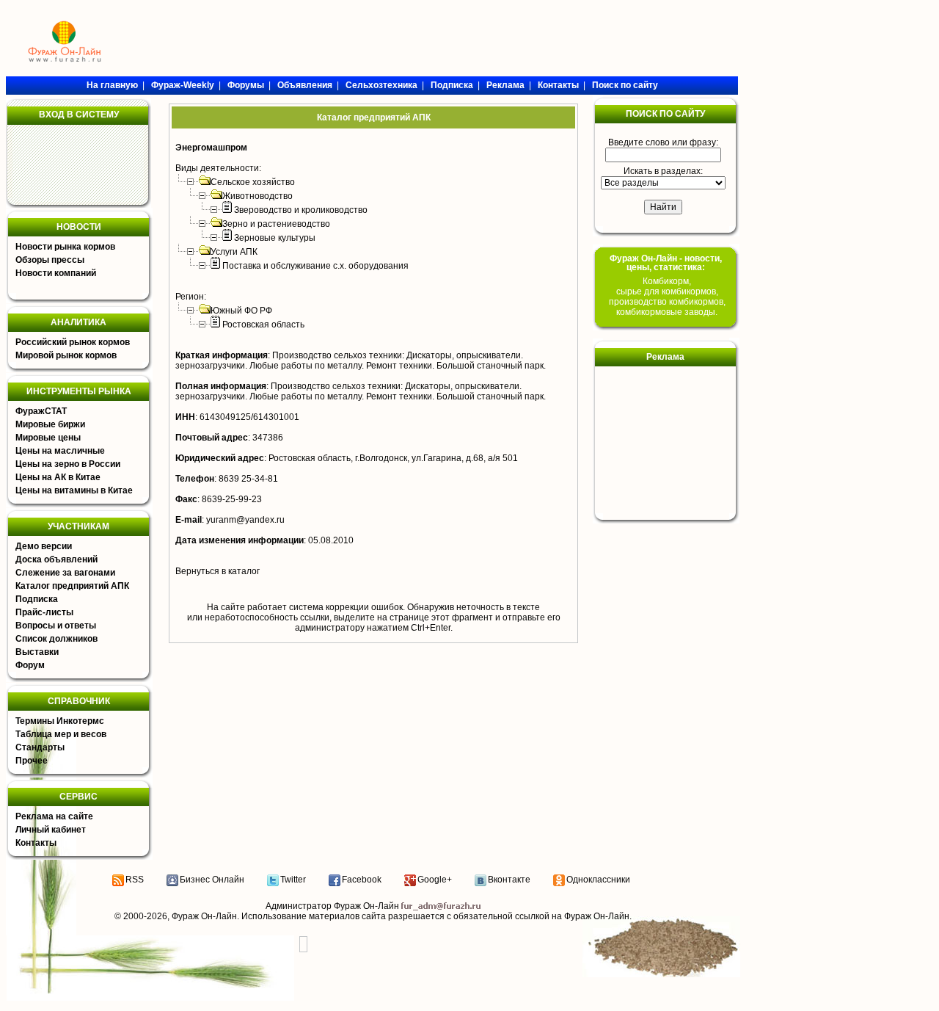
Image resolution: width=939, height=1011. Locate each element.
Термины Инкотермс (59, 721)
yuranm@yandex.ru (245, 520)
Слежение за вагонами (65, 573)
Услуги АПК (234, 252)
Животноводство (257, 196)
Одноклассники (598, 879)
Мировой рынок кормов (66, 355)
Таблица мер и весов (60, 734)
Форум (30, 665)
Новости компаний (55, 273)
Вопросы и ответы (55, 625)
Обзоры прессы (49, 260)
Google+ (434, 879)
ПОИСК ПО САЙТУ (665, 114)
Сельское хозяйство (253, 182)
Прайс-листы (44, 612)
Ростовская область (263, 324)
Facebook (361, 879)
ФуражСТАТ (41, 411)
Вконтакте (509, 879)
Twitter (293, 879)
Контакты (35, 843)
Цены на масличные (60, 451)
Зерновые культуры (274, 238)
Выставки (37, 652)
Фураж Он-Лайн (204, 916)
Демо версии (43, 546)
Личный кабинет (50, 830)
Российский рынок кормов (72, 342)
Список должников (56, 639)
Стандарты (40, 747)
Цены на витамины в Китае (74, 490)
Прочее (31, 760)
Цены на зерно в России (67, 464)
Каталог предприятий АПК (72, 586)
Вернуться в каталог (217, 571)
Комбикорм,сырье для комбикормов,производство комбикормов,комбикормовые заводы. (667, 296)
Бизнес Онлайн (212, 879)
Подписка (36, 599)
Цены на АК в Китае (58, 477)
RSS (134, 879)
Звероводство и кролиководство (301, 210)
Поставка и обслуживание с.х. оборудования (315, 266)
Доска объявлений (56, 559)
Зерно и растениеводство (276, 224)
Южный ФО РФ (241, 310)
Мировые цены (48, 437)
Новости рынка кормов (65, 247)
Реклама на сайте (54, 816)
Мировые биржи (50, 424)
